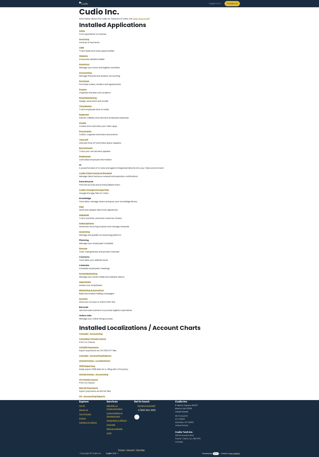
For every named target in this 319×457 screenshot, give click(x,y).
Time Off (83, 139)
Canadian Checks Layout (92, 339)
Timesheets (85, 106)
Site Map (140, 450)
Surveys (83, 298)
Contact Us (232, 3)
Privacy (121, 450)
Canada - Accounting (91, 333)
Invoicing (84, 39)
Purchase (84, 81)
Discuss (83, 248)
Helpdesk (84, 215)
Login (109, 433)
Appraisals (85, 282)
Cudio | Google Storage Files (94, 190)
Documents (85, 131)
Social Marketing (88, 273)
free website (234, 453)
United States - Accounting (93, 374)
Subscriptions (86, 223)
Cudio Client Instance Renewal (95, 173)
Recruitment (86, 148)
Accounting (85, 72)
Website (83, 56)
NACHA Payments (88, 388)
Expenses (84, 114)
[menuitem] (130, 3)
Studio (82, 123)
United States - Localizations (94, 360)
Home (82, 405)
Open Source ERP (141, 18)
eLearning (84, 231)
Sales (82, 31)
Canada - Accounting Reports (95, 355)
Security (131, 450)
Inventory (84, 64)
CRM (81, 47)
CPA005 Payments (89, 347)
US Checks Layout (88, 379)
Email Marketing (88, 97)
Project (83, 89)
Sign (81, 206)
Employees (85, 156)
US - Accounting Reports (92, 396)
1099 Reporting (87, 366)
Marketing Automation (91, 290)
